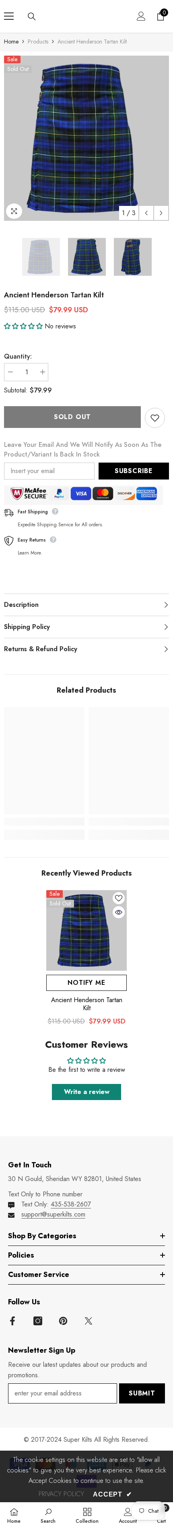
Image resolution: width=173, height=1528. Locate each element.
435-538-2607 (71, 1204)
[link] (44, 822)
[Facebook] (12, 1321)
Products (38, 41)
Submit (142, 1393)
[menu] (9, 16)
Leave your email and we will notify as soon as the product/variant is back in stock (82, 449)
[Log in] (141, 16)
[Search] (32, 16)
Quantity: (18, 356)
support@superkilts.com (53, 1214)
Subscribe (134, 470)
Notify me (86, 982)
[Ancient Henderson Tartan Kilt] (86, 930)
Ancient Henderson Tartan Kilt (86, 1004)
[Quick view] (119, 912)
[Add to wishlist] (155, 418)
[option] (86, 138)
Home (11, 41)
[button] (146, 213)
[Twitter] (88, 1321)
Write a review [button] (86, 1091)
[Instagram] (37, 1321)
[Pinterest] (63, 1321)
